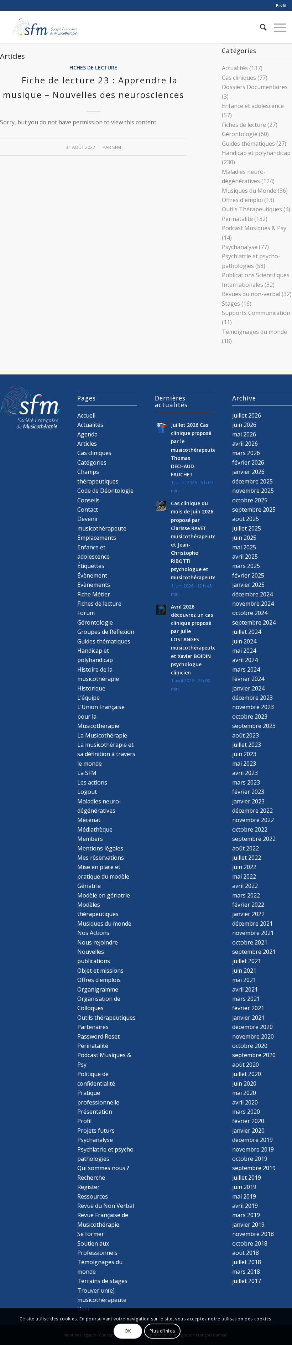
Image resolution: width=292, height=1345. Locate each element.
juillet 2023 (246, 745)
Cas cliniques (239, 78)
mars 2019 (246, 1215)
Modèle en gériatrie (103, 895)
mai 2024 (244, 651)
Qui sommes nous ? (103, 1168)
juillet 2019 (246, 1177)
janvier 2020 (248, 1130)
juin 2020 (244, 1083)
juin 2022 (244, 867)
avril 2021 (245, 989)
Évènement (92, 575)
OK (128, 1331)
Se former (90, 1234)
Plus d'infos (162, 1331)
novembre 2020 (253, 1036)
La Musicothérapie (102, 735)
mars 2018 (246, 1272)
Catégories (91, 462)
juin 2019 (244, 1187)
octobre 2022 (249, 829)
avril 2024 (245, 660)
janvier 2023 (248, 801)
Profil (281, 5)
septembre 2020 (254, 1055)
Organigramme (97, 989)
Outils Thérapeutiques (252, 209)
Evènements (93, 585)
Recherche (91, 1177)
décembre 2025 (252, 481)
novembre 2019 (253, 1149)
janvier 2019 (248, 1224)
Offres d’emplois (99, 980)
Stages (231, 303)
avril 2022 (245, 886)
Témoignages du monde (254, 332)
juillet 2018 (246, 1262)
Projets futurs (96, 1130)
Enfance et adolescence (253, 106)
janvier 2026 (248, 472)
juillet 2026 (246, 415)
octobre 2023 (249, 716)
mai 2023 (244, 763)
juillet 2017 (246, 1281)
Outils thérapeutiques (106, 1017)
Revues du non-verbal (251, 294)
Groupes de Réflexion (105, 632)
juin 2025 (244, 538)
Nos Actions (93, 933)
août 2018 (245, 1253)
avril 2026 (245, 444)
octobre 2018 (249, 1243)
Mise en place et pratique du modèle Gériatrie (103, 876)
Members (90, 839)
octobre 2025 (249, 500)
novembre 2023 (253, 707)
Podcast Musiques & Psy (254, 228)
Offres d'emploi (242, 200)
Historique (91, 688)
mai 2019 (244, 1196)
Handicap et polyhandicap (256, 153)
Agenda (87, 434)
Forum (86, 613)
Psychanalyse (239, 247)
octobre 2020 (249, 1046)
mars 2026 (246, 453)
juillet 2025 (246, 528)
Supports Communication (256, 313)
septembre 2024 (254, 622)
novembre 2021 (253, 933)
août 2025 (245, 519)
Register (88, 1187)
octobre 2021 (249, 942)
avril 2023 (245, 773)
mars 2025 (246, 566)
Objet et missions (100, 970)
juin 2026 (244, 425)
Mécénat (88, 820)
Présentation (94, 1112)
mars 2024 (246, 669)
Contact (87, 509)
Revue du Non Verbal (105, 1206)
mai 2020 (244, 1093)
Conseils (88, 500)
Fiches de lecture (93, 67)
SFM (116, 147)
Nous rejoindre (97, 942)
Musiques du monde (104, 923)
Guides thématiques (248, 144)
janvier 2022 (248, 914)
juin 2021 (244, 970)
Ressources (92, 1196)
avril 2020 (245, 1102)
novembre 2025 (253, 491)
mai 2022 (244, 876)
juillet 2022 (246, 858)
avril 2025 (245, 556)
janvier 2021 (248, 1017)
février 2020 (248, 1121)
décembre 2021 (252, 923)
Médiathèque (95, 829)
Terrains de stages (102, 1281)
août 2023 (245, 735)
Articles (87, 444)
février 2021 (248, 1008)
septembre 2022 (254, 839)
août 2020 (245, 1065)
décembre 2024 (252, 594)
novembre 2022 (253, 820)
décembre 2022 (252, 810)
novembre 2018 (253, 1234)
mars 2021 (246, 999)
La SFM (87, 773)
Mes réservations (100, 858)
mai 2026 (244, 434)
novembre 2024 (253, 603)
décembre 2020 (252, 1027)
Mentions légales (100, 848)
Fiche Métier (93, 594)
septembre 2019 (254, 1168)
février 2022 (248, 905)
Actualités (235, 68)
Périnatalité (237, 219)
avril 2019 (245, 1206)
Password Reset (98, 1036)
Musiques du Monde (249, 191)
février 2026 (248, 462)
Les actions (92, 782)
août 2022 (245, 848)
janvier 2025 (248, 585)
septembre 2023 (254, 726)
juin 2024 (244, 641)
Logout (87, 792)
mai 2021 (244, 980)
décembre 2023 (252, 698)
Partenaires (93, 1027)
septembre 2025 (254, 509)
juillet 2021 (246, 961)
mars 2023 (246, 782)
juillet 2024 (246, 632)
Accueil (86, 415)
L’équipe (88, 698)
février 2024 (248, 679)
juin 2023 (244, 754)
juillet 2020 (246, 1074)
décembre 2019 (252, 1140)
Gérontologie (239, 134)
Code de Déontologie (105, 491)
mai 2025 (244, 547)
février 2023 (248, 792)
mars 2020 (246, 1112)
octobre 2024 (249, 613)
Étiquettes (90, 566)
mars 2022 (246, 895)
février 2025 (248, 575)
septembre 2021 (254, 952)
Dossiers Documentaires (255, 87)
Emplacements (96, 538)
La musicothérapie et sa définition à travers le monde (106, 754)
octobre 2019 (249, 1159)
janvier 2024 (248, 688)
